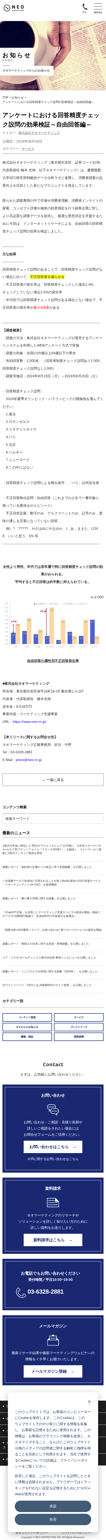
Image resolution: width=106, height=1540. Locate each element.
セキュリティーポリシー (31, 1533)
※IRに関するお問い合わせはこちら (53, 1159)
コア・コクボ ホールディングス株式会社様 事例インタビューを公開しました (49, 957)
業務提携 (79, 1036)
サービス (28, 149)
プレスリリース (79, 1027)
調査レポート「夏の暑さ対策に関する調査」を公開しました (39, 898)
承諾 (53, 1506)
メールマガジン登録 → (53, 1371)
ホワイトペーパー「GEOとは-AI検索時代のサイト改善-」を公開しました (47, 985)
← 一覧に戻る (53, 780)
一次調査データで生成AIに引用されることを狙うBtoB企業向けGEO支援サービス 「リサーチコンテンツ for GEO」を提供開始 (53, 882)
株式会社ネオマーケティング (39, 133)
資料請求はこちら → (53, 1240)
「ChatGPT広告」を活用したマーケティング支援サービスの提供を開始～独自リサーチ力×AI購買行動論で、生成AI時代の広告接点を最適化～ (51, 914)
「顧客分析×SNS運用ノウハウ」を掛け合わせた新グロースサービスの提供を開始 (52, 929)
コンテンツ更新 (27, 1017)
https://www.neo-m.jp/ (29, 722)
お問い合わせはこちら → (53, 1147)
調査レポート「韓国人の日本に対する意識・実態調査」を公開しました (45, 943)
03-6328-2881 (46, 1291)
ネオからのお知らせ (27, 1027)
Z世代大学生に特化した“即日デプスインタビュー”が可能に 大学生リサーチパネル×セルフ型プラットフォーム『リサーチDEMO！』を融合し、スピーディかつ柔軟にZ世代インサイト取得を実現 (52, 849)
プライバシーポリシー (76, 1533)
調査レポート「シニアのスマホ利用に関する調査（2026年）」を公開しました (50, 971)
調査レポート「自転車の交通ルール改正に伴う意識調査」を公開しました (47, 866)
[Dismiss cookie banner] (89, 1402)
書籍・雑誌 (27, 1036)
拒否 (53, 1519)
